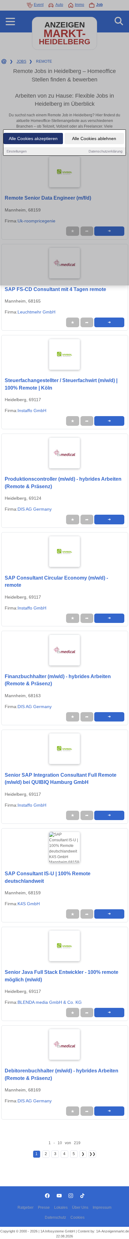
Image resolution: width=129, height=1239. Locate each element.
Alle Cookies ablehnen (94, 138)
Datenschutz (55, 1217)
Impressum (102, 1207)
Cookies (77, 1217)
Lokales (61, 1207)
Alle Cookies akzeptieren (33, 138)
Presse (44, 1207)
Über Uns (80, 1207)
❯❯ (92, 1154)
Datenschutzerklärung (105, 151)
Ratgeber (26, 1207)
